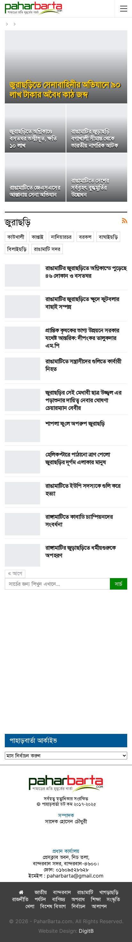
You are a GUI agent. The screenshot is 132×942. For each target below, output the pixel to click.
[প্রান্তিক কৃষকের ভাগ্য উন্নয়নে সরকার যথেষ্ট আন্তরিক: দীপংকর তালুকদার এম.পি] (22, 338)
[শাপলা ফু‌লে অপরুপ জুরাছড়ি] (22, 431)
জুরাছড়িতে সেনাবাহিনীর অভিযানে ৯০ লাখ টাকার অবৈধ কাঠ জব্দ (65, 89)
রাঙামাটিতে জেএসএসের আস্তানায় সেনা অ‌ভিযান (35, 191)
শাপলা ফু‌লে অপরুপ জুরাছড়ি (75, 423)
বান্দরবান (62, 892)
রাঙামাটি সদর (47, 249)
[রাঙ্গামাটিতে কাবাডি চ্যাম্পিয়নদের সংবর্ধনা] (22, 524)
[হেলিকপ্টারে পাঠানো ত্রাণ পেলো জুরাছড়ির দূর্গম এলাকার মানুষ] (22, 462)
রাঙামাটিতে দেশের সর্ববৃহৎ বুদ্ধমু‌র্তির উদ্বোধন (90, 187)
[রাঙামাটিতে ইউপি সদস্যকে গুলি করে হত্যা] (22, 493)
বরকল (85, 237)
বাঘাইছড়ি (108, 237)
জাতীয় (41, 892)
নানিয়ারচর (61, 237)
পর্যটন (40, 899)
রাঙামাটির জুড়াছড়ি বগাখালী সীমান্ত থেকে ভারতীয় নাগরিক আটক (94, 138)
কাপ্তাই (38, 237)
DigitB (86, 931)
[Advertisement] (66, 661)
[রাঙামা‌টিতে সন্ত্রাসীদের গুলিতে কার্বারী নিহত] (22, 369)
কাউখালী (15, 237)
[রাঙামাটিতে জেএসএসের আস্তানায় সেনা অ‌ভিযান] (35, 177)
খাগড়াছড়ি (108, 892)
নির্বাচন (79, 906)
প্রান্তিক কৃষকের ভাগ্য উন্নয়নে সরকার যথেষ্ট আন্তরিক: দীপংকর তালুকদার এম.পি (82, 338)
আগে (16, 573)
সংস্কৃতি (113, 899)
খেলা (29, 906)
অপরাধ (78, 899)
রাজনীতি (20, 899)
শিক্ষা (96, 899)
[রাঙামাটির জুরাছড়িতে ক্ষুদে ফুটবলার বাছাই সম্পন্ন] (22, 306)
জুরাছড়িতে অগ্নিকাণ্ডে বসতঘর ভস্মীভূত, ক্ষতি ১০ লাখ (33, 138)
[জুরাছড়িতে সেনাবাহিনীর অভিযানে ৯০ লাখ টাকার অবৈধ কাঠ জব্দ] (66, 67)
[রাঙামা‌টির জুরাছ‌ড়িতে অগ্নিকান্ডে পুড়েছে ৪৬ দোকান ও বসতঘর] (22, 275)
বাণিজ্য (58, 899)
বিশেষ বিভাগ (53, 906)
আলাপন (99, 906)
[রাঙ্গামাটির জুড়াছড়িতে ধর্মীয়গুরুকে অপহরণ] (22, 555)
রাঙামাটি (85, 892)
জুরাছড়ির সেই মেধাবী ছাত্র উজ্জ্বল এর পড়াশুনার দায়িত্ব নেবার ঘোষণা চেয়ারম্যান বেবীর (83, 400)
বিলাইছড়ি (16, 249)
